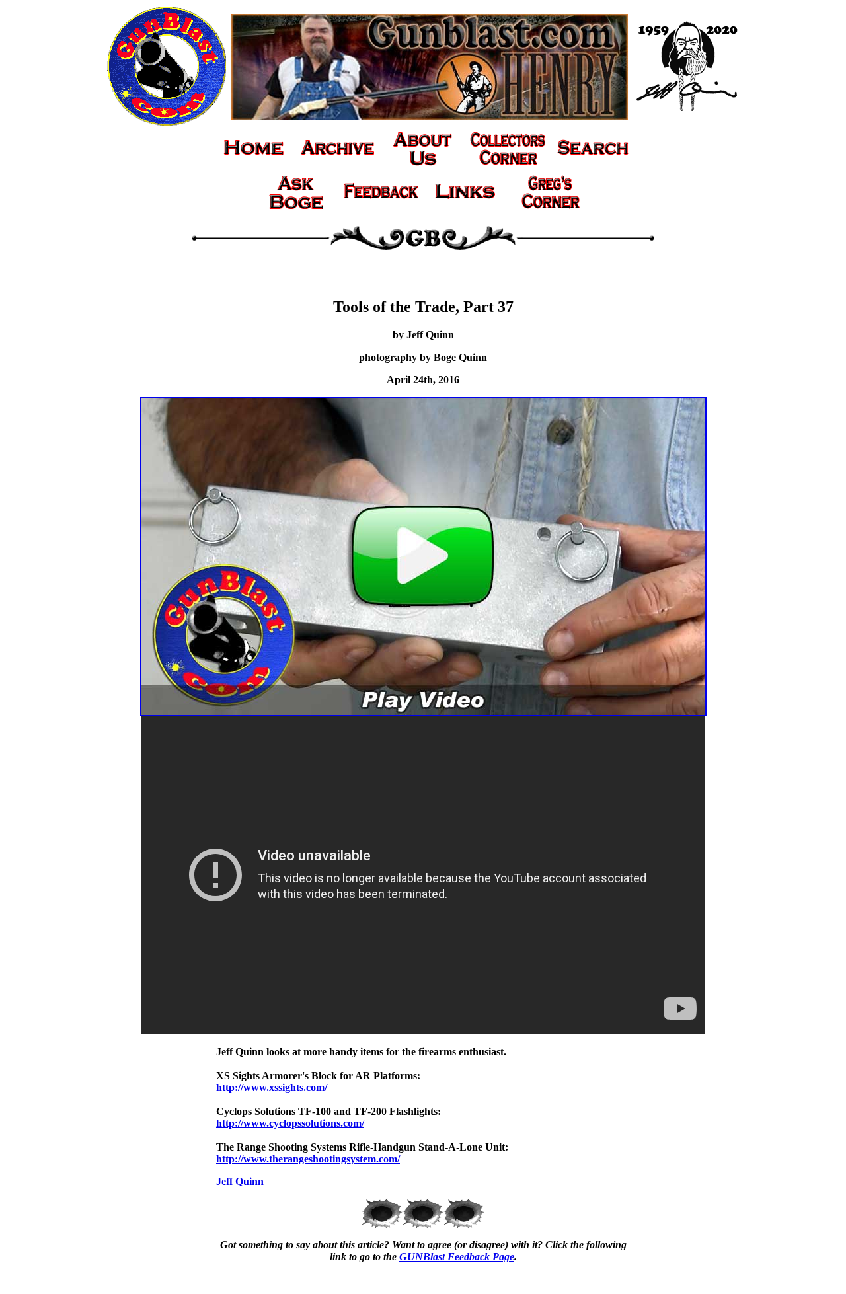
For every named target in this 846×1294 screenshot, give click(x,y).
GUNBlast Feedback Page (456, 1256)
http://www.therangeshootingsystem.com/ (308, 1158)
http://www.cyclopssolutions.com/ (290, 1123)
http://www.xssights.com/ (271, 1087)
